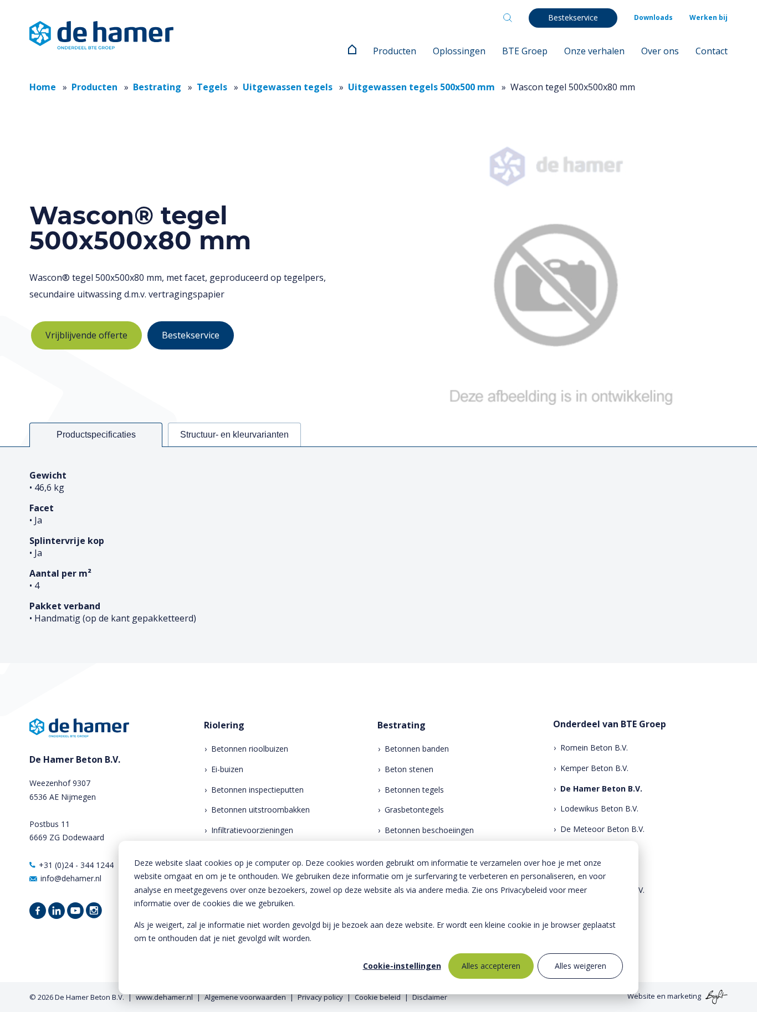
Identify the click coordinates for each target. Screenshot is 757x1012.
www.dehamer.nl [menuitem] (164, 997)
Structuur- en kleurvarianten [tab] (234, 434)
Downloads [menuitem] (653, 17)
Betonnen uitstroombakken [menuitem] (260, 809)
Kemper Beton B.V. (594, 768)
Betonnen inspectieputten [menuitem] (257, 789)
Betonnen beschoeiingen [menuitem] (429, 830)
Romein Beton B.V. (594, 747)
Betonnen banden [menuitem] (417, 748)
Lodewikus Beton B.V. (599, 808)
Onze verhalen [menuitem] (594, 51)
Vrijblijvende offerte (86, 335)
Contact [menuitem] (711, 51)
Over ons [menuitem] (660, 51)
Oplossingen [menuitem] (459, 51)
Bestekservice (190, 335)
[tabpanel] (378, 554)
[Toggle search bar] (507, 17)
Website (641, 996)
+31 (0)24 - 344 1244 (76, 865)
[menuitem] (352, 51)
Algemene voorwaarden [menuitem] (245, 997)
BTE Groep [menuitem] (525, 51)
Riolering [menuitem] (224, 725)
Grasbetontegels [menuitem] (414, 809)
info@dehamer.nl (70, 878)
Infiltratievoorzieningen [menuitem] (252, 830)
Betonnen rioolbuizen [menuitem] (249, 748)
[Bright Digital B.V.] (715, 996)
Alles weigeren (580, 965)
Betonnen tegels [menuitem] (414, 789)
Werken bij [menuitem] (708, 17)
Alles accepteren (491, 965)
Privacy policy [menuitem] (320, 997)
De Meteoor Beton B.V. (602, 829)
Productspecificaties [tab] (96, 434)
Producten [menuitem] (394, 51)
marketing (684, 996)
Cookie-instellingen (402, 965)
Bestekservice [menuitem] (573, 17)
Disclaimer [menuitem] (429, 997)
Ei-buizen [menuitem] (227, 769)
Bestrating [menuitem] (401, 725)
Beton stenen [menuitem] (409, 769)
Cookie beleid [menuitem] (378, 997)
